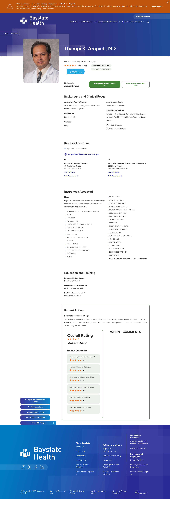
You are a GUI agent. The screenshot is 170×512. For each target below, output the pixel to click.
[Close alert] (168, 2)
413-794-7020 (113, 172)
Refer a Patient (137, 460)
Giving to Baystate (138, 448)
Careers (79, 451)
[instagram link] (23, 467)
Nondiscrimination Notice (98, 492)
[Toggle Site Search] (148, 22)
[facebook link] (35, 467)
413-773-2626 (69, 172)
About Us (80, 447)
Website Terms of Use (57, 492)
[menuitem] (80, 22)
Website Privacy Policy (77, 492)
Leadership (81, 460)
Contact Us (80, 456)
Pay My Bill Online (111, 456)
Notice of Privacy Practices (119, 492)
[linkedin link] (41, 467)
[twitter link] (29, 467)
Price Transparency (141, 492)
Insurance (107, 460)
